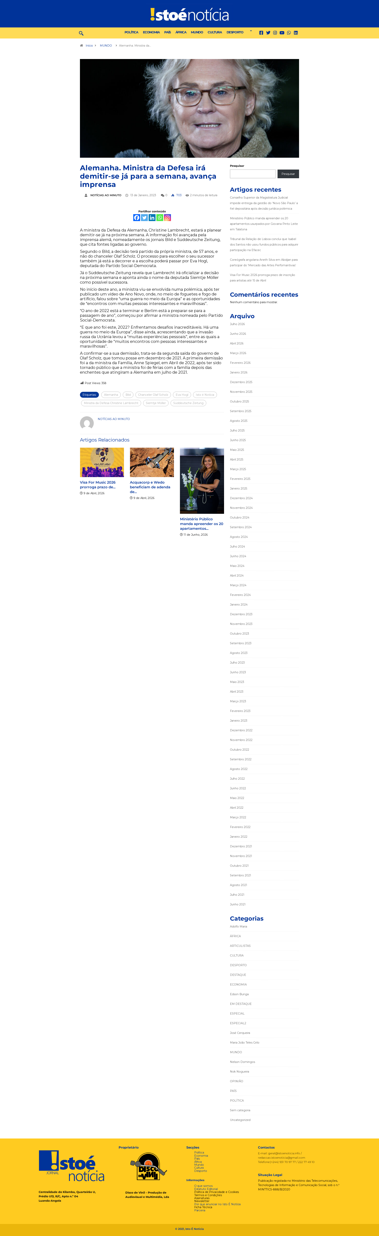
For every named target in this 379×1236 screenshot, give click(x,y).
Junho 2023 (238, 672)
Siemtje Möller (156, 403)
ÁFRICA (180, 32)
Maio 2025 (237, 450)
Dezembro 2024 (241, 498)
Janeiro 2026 (238, 372)
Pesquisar (237, 166)
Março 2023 (238, 701)
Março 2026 (238, 353)
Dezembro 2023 (241, 614)
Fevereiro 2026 (240, 363)
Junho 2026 (238, 334)
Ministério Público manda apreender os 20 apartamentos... (201, 524)
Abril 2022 (236, 807)
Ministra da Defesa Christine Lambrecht (111, 403)
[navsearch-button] (81, 33)
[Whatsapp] (159, 217)
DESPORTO (235, 32)
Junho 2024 (238, 556)
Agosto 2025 (238, 421)
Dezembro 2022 (241, 730)
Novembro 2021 (241, 856)
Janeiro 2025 (238, 488)
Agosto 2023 (239, 653)
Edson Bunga (239, 994)
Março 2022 (238, 817)
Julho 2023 (237, 662)
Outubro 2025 (239, 401)
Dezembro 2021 (241, 846)
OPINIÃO (236, 1081)
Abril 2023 (236, 691)
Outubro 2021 (239, 865)
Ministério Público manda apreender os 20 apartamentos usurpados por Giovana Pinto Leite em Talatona (264, 224)
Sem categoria (240, 1110)
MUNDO (197, 32)
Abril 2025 (236, 459)
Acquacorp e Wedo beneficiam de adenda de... (150, 487)
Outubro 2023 (239, 633)
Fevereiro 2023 (240, 711)
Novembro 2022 (241, 740)
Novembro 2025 (241, 392)
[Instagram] (167, 217)
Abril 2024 (237, 575)
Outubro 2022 (239, 749)
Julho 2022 (237, 778)
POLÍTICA (131, 32)
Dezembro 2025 (241, 382)
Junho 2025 (238, 440)
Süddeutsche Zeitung (188, 403)
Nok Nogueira (239, 1071)
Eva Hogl (182, 395)
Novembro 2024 (241, 508)
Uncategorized (240, 1120)
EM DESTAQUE (241, 1004)
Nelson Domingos (242, 1062)
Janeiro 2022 (238, 836)
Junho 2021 (238, 904)
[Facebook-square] (261, 32)
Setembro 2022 (240, 759)
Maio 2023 (237, 682)
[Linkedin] (295, 32)
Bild (128, 395)
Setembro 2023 (240, 643)
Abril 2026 (236, 343)
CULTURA (215, 32)
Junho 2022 (238, 788)
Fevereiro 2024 (240, 595)
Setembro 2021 (240, 875)
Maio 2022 (237, 798)
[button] (250, 30)
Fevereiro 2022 (240, 827)
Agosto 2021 (238, 885)
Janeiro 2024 (239, 604)
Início (89, 45)
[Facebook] (136, 217)
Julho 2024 (237, 546)
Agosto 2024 (239, 537)
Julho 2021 (237, 895)
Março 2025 (238, 469)
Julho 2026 (237, 324)
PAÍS (167, 32)
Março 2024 (238, 585)
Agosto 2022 (239, 769)
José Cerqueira (240, 1033)
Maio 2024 (237, 566)
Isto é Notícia (205, 395)
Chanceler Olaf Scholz (153, 395)
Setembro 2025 (240, 411)
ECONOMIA (151, 32)
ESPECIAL (237, 1013)
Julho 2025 (237, 430)
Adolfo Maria (238, 926)
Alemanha (111, 395)
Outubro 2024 (239, 517)
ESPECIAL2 (238, 1023)
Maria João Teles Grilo (244, 1042)
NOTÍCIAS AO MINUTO (105, 195)
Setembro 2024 (241, 527)
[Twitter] (268, 32)
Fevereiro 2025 (240, 479)
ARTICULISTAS (240, 946)
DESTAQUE (238, 975)
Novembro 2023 (241, 624)
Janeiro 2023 (238, 720)
